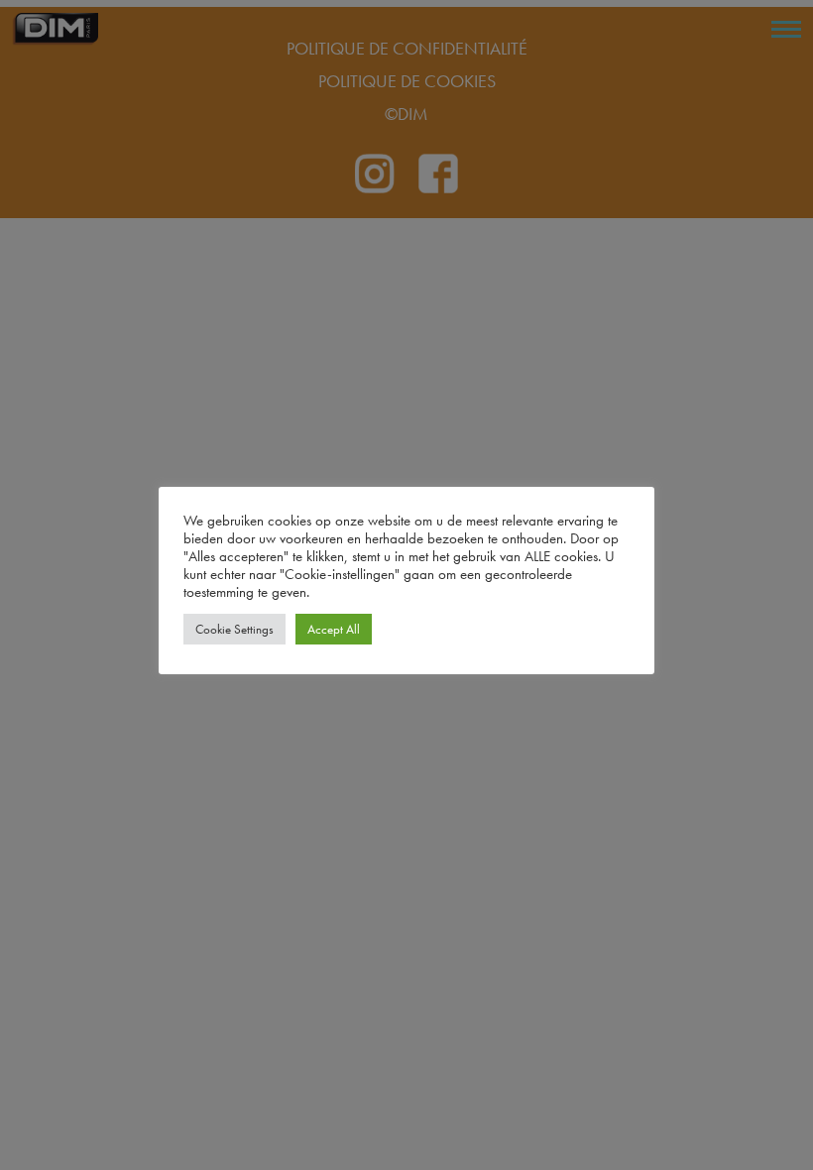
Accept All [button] (333, 629)
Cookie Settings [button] (234, 629)
